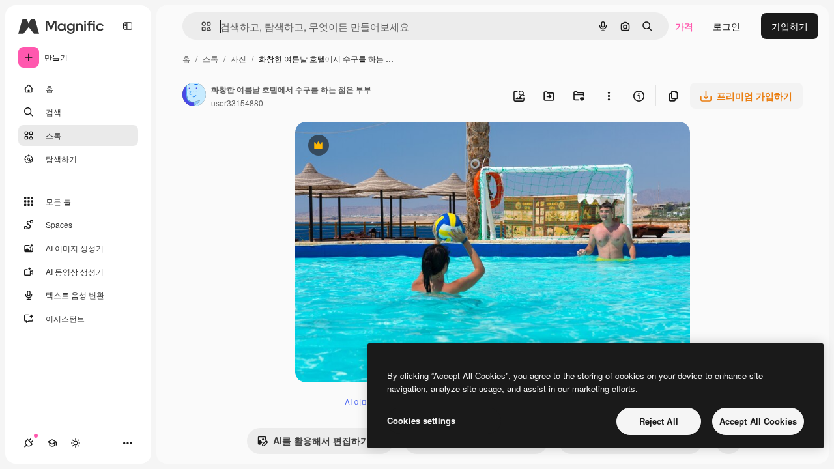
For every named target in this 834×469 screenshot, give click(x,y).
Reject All (658, 421)
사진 (238, 58)
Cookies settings (421, 420)
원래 (370, 147)
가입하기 (789, 26)
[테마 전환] (75, 443)
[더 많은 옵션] (609, 96)
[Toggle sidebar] (127, 26)
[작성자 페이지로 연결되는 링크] (194, 96)
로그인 (726, 26)
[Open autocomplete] (201, 26)
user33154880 (237, 102)
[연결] (28, 443)
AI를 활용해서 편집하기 (313, 443)
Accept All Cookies (758, 421)
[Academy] (52, 443)
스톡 (210, 58)
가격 (684, 26)
